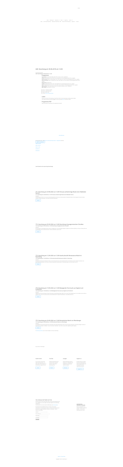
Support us (66, 20)
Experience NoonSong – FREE (56, 21)
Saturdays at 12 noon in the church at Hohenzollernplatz (82, 414)
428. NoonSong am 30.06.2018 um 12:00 (44, 73)
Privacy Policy (63, 456)
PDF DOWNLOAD (61, 135)
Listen (38, 367)
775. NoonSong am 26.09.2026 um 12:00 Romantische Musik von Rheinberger (58, 320)
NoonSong (51, 20)
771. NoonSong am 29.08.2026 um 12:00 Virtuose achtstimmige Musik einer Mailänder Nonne (61, 192)
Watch (51, 367)
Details (38, 200)
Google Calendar (38, 143)
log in (63, 99)
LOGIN (79, 8)
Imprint (59, 456)
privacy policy (55, 404)
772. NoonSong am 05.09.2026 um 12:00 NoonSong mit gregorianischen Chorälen (59, 224)
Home (48, 20)
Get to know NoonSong (47, 21)
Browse (65, 367)
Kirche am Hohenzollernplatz (49, 93)
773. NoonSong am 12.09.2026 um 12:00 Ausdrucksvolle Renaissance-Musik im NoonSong (59, 256)
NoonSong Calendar (39, 330)
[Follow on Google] (64, 8)
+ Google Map (58, 140)
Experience (57, 20)
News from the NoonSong (66, 21)
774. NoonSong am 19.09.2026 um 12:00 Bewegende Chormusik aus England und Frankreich (59, 288)
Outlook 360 (37, 150)
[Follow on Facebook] (58, 8)
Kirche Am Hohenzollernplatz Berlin (50, 140)
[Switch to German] (73, 20)
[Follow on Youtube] (60, 8)
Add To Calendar (40, 142)
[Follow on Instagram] (62, 8)
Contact (70, 20)
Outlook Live (37, 148)
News (61, 20)
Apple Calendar (38, 145)
